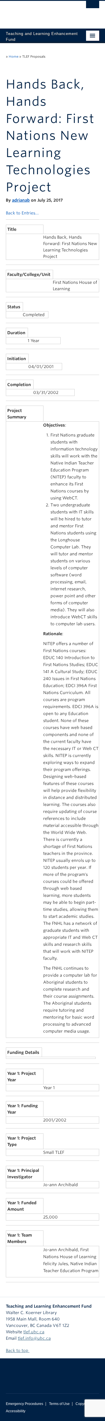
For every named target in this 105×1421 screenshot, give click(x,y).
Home (13, 56)
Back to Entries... (22, 213)
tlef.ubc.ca (33, 1332)
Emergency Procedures (24, 1404)
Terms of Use (59, 1404)
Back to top (17, 1350)
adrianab (21, 200)
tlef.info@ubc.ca (34, 1338)
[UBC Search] (92, 7)
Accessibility (15, 1411)
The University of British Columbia (38, 12)
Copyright (83, 1404)
